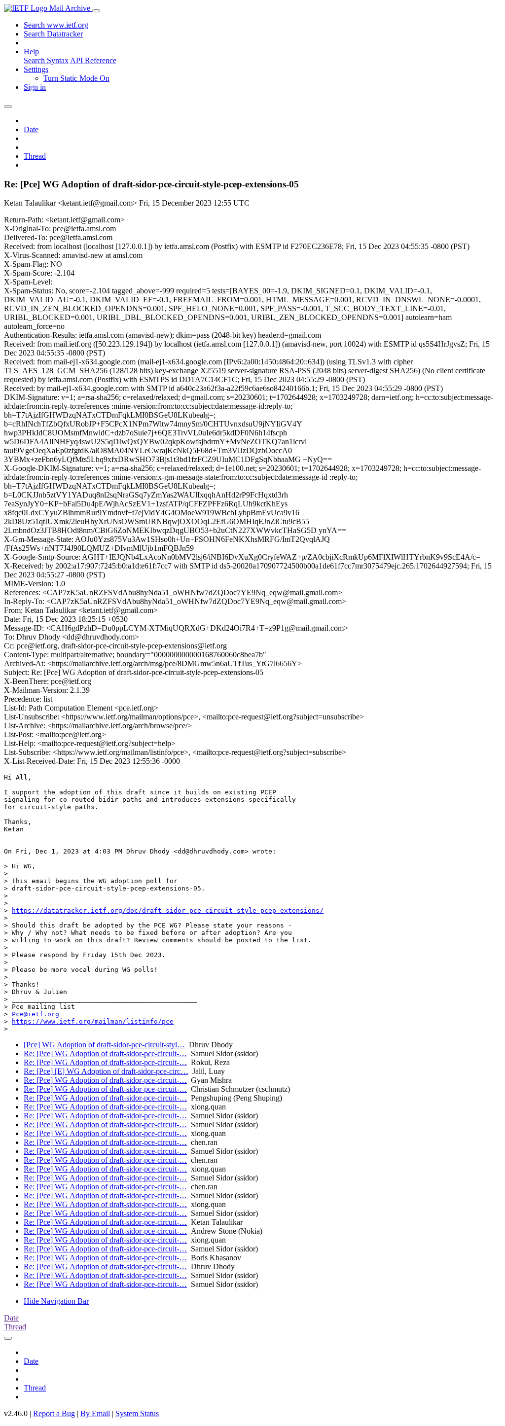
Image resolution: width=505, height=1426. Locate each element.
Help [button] (31, 51)
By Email (95, 1413)
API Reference (93, 60)
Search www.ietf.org (56, 25)
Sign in (35, 87)
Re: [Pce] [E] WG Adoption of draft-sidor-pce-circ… (106, 1071)
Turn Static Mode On (76, 78)
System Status (137, 1413)
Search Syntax (46, 60)
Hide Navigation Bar (56, 1301)
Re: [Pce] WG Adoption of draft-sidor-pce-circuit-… (105, 1053)
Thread (35, 156)
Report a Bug (54, 1413)
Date (31, 129)
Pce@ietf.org (35, 1014)
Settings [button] (36, 69)
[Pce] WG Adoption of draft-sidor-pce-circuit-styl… (104, 1044)
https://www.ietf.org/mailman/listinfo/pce (93, 1021)
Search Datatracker (53, 34)
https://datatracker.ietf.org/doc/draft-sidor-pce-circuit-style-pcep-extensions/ (168, 910)
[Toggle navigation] (96, 10)
